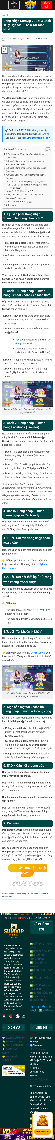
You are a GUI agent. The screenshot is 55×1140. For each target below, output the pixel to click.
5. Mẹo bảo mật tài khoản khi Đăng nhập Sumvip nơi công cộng (24, 196)
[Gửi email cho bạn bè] (30, 883)
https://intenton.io (39, 1049)
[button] (4, 5)
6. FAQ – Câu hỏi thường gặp (19, 201)
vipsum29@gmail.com (41, 1079)
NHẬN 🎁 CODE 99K (42, 1131)
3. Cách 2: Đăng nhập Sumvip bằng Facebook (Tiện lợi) (26, 170)
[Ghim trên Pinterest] (35, 883)
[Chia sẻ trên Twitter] (24, 883)
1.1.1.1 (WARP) (39, 610)
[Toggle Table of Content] (46, 149)
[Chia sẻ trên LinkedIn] (40, 883)
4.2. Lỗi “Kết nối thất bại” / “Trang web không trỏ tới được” (28, 186)
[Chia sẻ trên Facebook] (19, 883)
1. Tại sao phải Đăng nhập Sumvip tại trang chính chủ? (25, 156)
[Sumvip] (30, 5)
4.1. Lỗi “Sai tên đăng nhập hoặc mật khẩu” (28, 181)
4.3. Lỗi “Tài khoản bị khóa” (21, 191)
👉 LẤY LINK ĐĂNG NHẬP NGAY (30, 870)
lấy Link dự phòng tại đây (36, 137)
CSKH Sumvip (38, 652)
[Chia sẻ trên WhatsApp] (14, 883)
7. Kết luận (11, 205)
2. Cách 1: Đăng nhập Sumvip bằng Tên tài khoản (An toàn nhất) (25, 163)
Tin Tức (5, 16)
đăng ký (19, 343)
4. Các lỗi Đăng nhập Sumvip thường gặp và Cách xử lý (26, 177)
